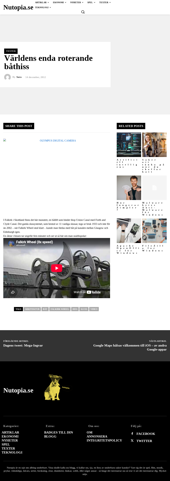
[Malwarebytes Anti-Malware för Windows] (154, 188)
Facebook (145, 434)
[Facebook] (132, 433)
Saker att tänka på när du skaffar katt (154, 165)
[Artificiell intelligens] (129, 144)
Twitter (144, 441)
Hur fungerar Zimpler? (129, 206)
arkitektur (32, 309)
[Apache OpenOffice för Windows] (129, 230)
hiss (75, 309)
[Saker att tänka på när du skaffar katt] (154, 144)
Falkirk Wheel (60, 309)
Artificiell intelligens (128, 163)
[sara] (8, 77)
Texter (11, 51)
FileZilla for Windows (153, 248)
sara (19, 77)
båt (45, 309)
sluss (84, 309)
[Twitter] (132, 441)
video (93, 309)
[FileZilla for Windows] (154, 230)
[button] (83, 12)
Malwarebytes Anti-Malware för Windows (153, 209)
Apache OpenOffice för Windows (129, 249)
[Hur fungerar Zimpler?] (129, 188)
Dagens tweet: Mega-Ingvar (23, 345)
